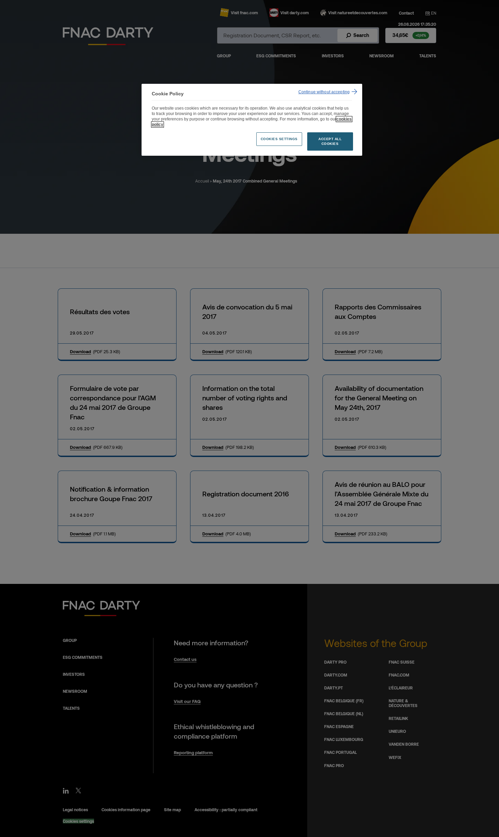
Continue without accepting (324, 92)
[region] (252, 120)
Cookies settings (279, 139)
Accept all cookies (329, 141)
